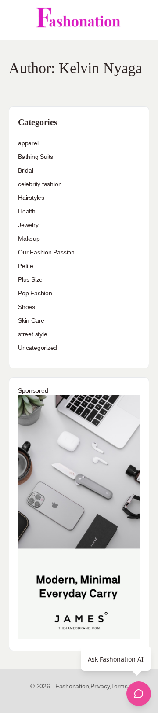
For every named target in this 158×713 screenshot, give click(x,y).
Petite (25, 265)
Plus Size (30, 279)
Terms (119, 686)
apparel (28, 143)
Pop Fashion (35, 293)
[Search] (141, 20)
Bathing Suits (35, 156)
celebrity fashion (39, 183)
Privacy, (100, 686)
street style (32, 334)
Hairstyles (31, 197)
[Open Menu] (14, 19)
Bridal (25, 170)
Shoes (26, 306)
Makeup (29, 238)
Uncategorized (37, 347)
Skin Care (31, 320)
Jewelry (28, 224)
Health (27, 211)
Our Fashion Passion (46, 252)
